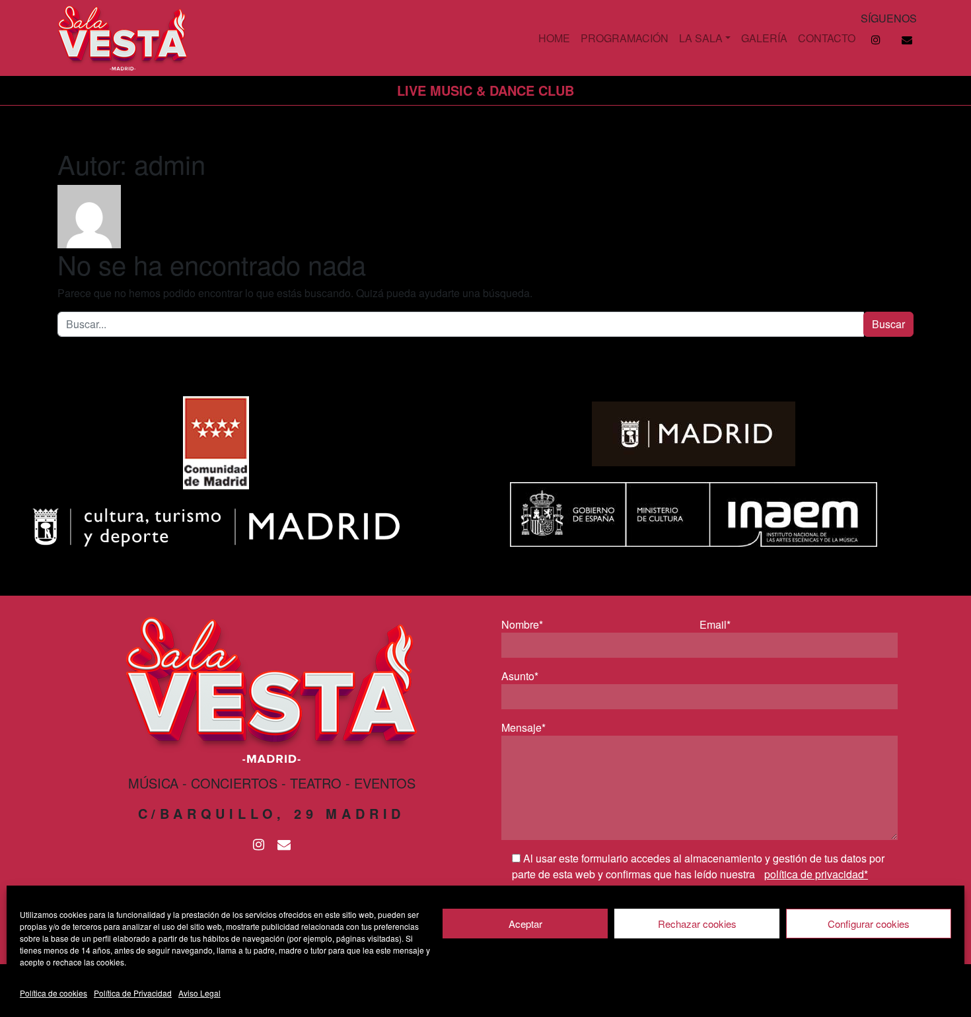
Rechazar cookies (697, 923)
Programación (624, 38)
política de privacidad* (816, 874)
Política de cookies (53, 993)
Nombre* (522, 624)
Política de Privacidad (133, 993)
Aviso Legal (199, 993)
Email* (715, 624)
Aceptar (525, 923)
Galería (764, 38)
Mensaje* (523, 727)
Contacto (826, 38)
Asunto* (519, 676)
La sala (701, 38)
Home (554, 38)
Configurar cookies (869, 923)
